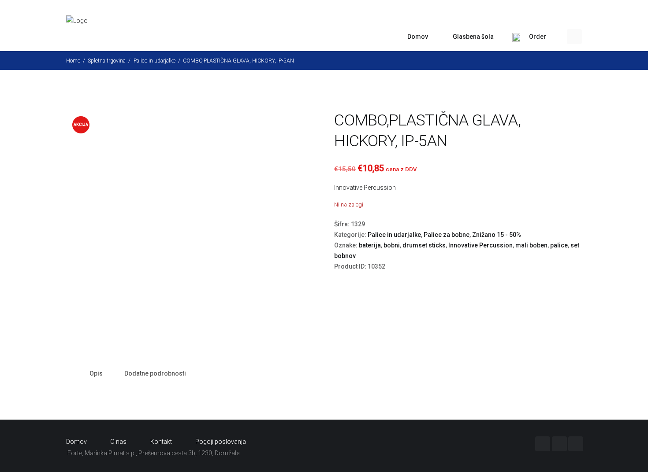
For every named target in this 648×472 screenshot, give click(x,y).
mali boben (531, 245)
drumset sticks (424, 245)
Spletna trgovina (107, 61)
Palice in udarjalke (154, 61)
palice (559, 245)
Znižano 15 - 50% (496, 234)
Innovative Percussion (365, 187)
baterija (370, 245)
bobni (392, 245)
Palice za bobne (446, 234)
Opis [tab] (96, 373)
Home (73, 61)
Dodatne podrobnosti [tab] (155, 373)
